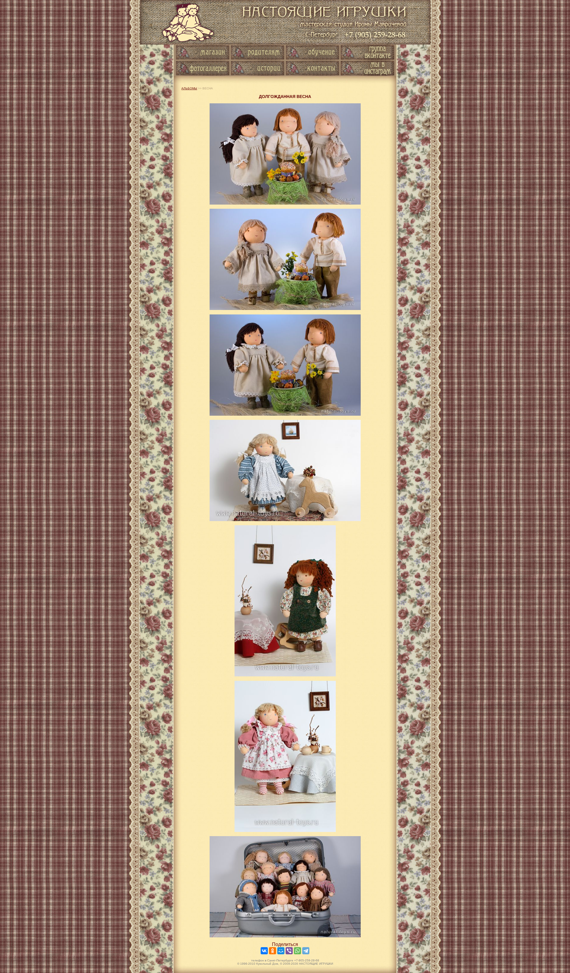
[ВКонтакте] (264, 950)
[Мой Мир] (280, 950)
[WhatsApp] (297, 950)
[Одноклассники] (272, 950)
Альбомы (189, 88)
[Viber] (289, 950)
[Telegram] (305, 950)
